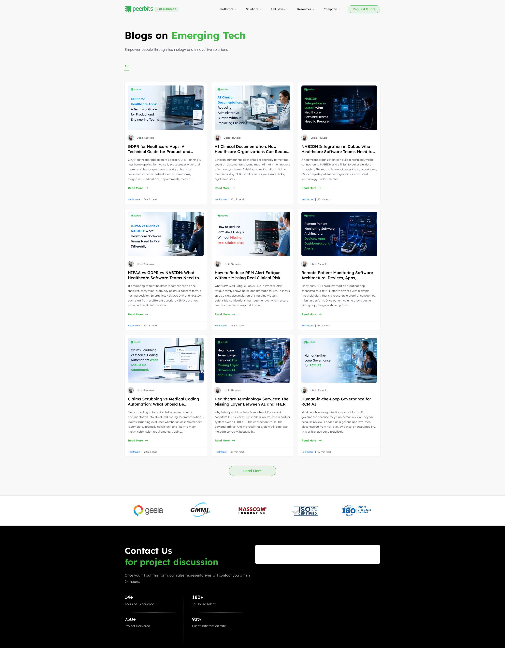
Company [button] (330, 9)
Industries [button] (278, 9)
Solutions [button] (252, 9)
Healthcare (134, 199)
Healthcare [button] (226, 9)
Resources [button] (304, 9)
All (126, 66)
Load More (252, 471)
